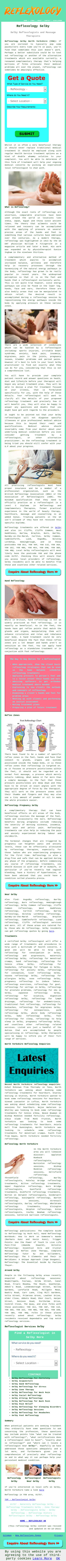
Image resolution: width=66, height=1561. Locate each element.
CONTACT (47, 20)
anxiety (31, 970)
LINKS (32, 20)
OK (58, 1558)
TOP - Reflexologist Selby (20, 1500)
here (51, 931)
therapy (57, 145)
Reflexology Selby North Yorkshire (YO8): (31, 41)
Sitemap (7, 1535)
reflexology (25, 967)
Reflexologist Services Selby (24, 1326)
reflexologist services (47, 922)
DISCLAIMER (57, 20)
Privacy (58, 1535)
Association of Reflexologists (24, 497)
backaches (10, 1007)
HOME (25, 20)
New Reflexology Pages (28, 1535)
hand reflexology (26, 961)
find (15, 900)
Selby (58, 527)
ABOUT (39, 20)
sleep (8, 1022)
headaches (10, 967)
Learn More (42, 1558)
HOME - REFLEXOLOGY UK (33, 1521)
